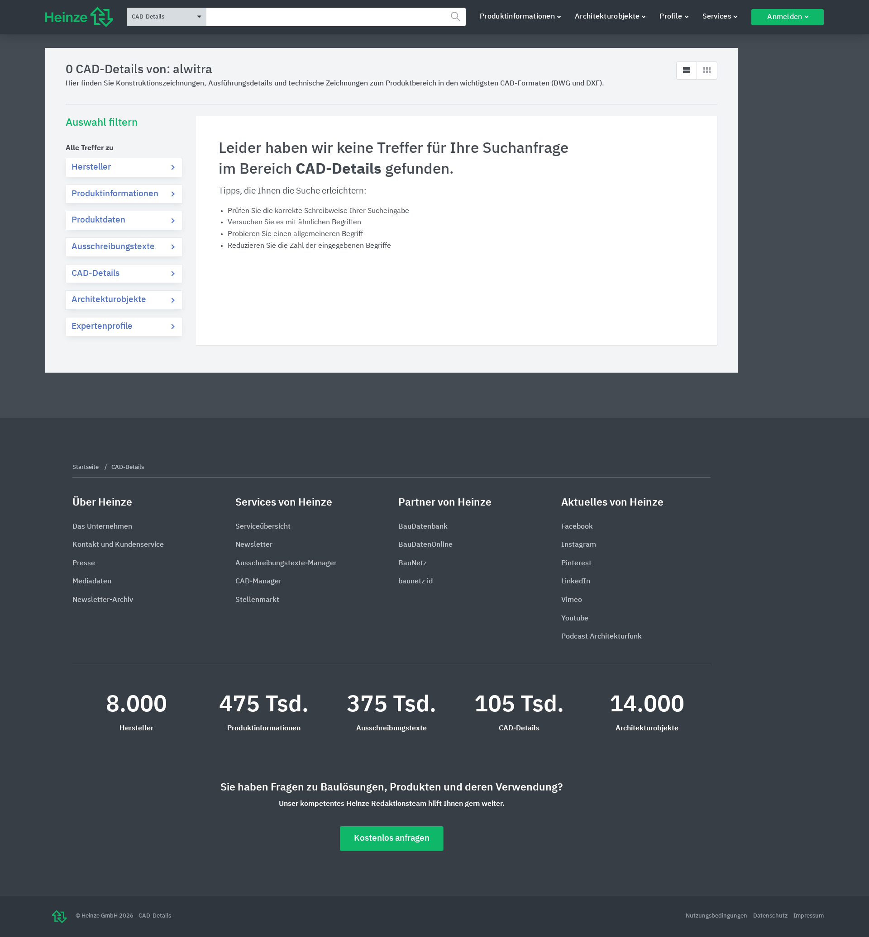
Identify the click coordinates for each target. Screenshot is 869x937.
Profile (670, 16)
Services (716, 16)
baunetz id (415, 581)
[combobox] (336, 17)
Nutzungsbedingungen (717, 916)
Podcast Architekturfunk (601, 636)
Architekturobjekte (607, 16)
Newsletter (253, 545)
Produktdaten (98, 220)
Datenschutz (771, 916)
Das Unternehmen (102, 526)
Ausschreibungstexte (113, 246)
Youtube (574, 618)
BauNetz (412, 563)
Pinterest (576, 563)
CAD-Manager (258, 581)
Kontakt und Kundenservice (118, 545)
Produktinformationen (517, 16)
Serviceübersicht (263, 526)
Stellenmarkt (257, 600)
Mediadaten (91, 581)
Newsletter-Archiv (102, 600)
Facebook (577, 526)
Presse (83, 563)
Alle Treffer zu (90, 148)
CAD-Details (95, 273)
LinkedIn (575, 581)
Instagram (578, 545)
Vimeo (571, 600)
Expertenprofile (102, 326)
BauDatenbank (423, 526)
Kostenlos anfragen (392, 838)
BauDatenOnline (425, 545)
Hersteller (91, 167)
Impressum (808, 916)
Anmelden (784, 17)
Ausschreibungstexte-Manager (286, 563)
